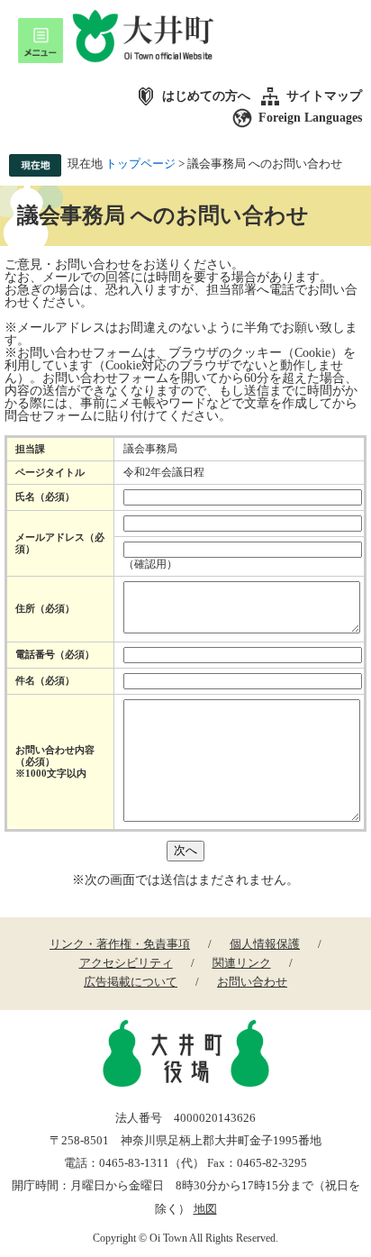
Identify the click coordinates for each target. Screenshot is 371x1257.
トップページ (140, 163)
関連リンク (242, 963)
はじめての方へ (206, 96)
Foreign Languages (310, 117)
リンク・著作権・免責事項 (120, 944)
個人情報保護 (265, 944)
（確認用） (150, 564)
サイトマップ (324, 96)
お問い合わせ (252, 981)
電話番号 (55, 654)
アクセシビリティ (126, 963)
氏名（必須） (45, 496)
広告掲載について (130, 981)
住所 (45, 608)
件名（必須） (45, 680)
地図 (205, 1209)
